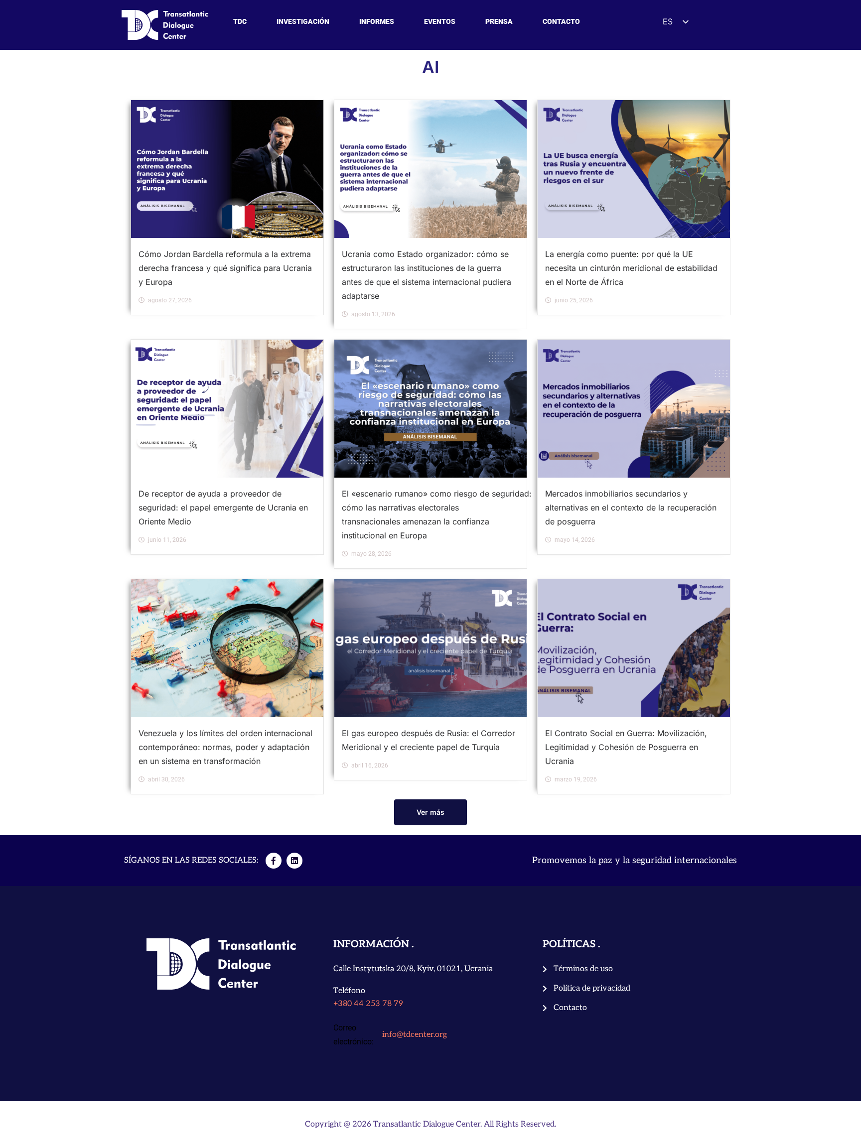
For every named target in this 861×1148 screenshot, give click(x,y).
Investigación (303, 21)
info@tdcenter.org (414, 1034)
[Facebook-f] (274, 861)
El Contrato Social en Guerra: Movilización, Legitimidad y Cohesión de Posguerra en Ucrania (626, 747)
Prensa (499, 21)
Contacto (561, 21)
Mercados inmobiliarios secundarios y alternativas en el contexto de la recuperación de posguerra (631, 507)
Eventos (439, 21)
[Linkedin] (294, 861)
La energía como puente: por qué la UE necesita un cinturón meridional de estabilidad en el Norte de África (631, 268)
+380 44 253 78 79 (368, 1004)
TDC (240, 21)
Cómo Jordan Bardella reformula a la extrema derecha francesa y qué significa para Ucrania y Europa (225, 268)
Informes (376, 21)
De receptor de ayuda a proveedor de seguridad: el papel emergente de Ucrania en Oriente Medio (223, 507)
